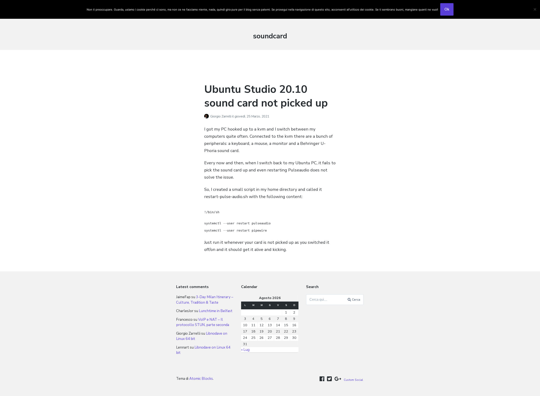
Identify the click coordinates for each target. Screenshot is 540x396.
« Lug (245, 349)
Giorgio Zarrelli (221, 116)
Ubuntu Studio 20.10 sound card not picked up (266, 96)
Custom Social (353, 380)
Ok (446, 9)
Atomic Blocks (201, 378)
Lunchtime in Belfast (215, 310)
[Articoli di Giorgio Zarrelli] (207, 116)
